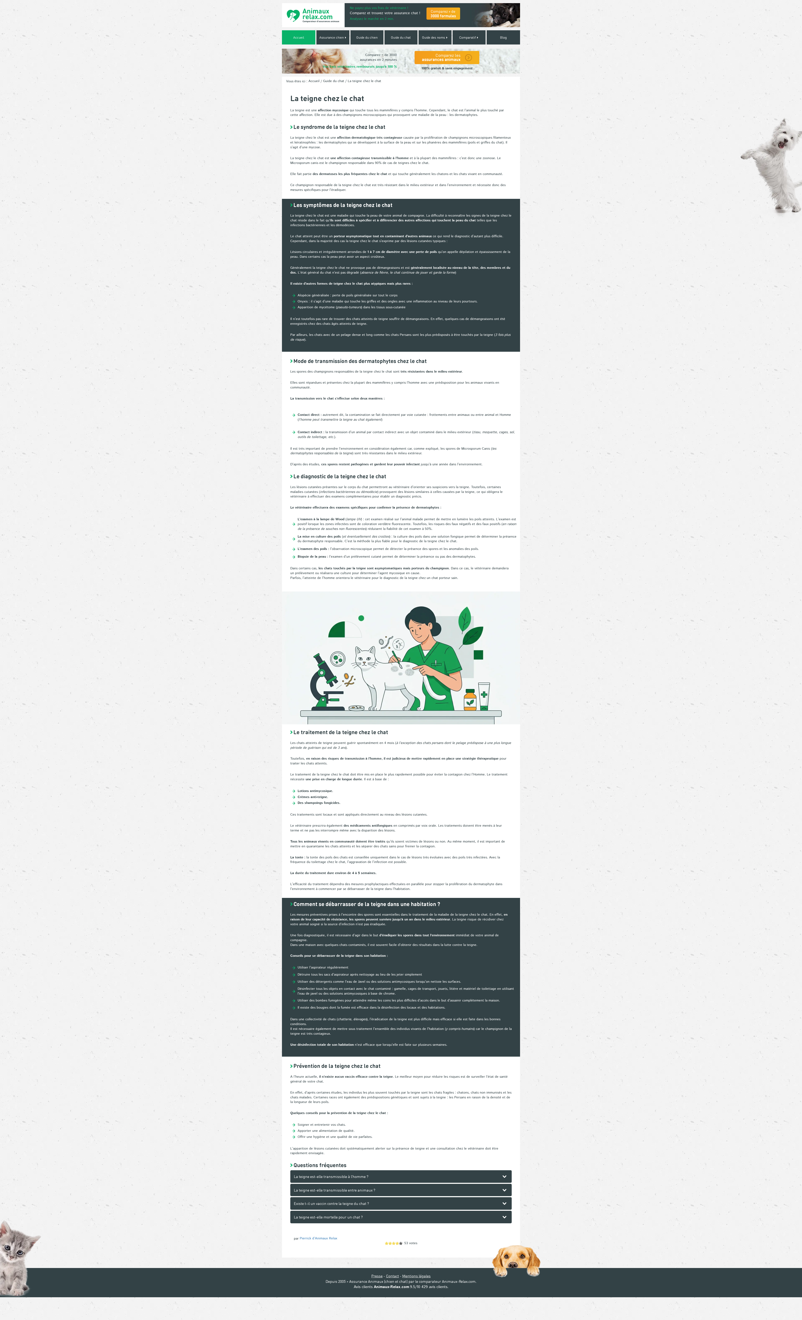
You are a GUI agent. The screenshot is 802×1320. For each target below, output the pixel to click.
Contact (392, 1275)
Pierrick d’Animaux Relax (318, 1238)
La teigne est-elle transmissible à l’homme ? (331, 1176)
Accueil (298, 37)
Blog (503, 37)
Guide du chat (401, 37)
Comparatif (468, 37)
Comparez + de (443, 13)
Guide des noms (434, 37)
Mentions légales (416, 1275)
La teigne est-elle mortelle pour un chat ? (328, 1217)
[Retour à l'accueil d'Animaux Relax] (313, 15)
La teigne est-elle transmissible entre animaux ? (334, 1190)
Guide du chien (367, 37)
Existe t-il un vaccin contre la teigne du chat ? (331, 1203)
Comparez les (441, 57)
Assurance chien (332, 37)
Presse (377, 1275)
